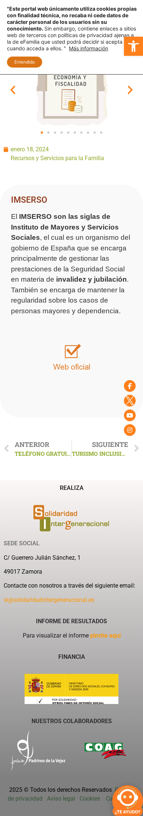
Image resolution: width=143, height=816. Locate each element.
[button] (133, 46)
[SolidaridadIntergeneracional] (130, 386)
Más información (88, 48)
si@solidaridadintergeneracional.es (49, 599)
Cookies (90, 798)
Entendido (24, 62)
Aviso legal (61, 798)
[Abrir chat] (127, 800)
